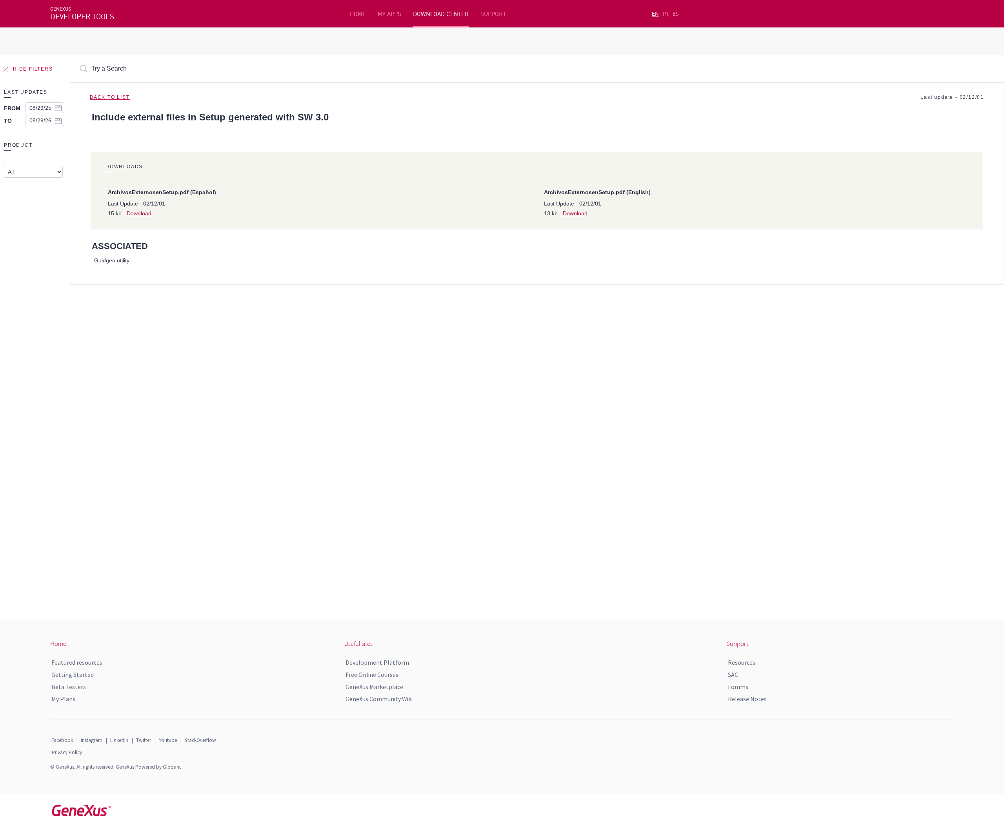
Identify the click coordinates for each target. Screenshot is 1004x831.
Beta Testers (68, 687)
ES (676, 14)
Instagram (91, 740)
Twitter (143, 740)
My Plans (63, 699)
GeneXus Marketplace (374, 687)
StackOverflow (200, 740)
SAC (733, 674)
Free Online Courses (372, 674)
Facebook (62, 740)
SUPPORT (493, 14)
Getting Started (72, 674)
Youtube (168, 740)
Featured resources (76, 662)
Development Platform (377, 662)
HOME (358, 14)
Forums (738, 687)
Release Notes (747, 699)
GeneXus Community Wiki (379, 699)
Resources (741, 662)
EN (655, 14)
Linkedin (119, 740)
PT (666, 14)
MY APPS (389, 14)
